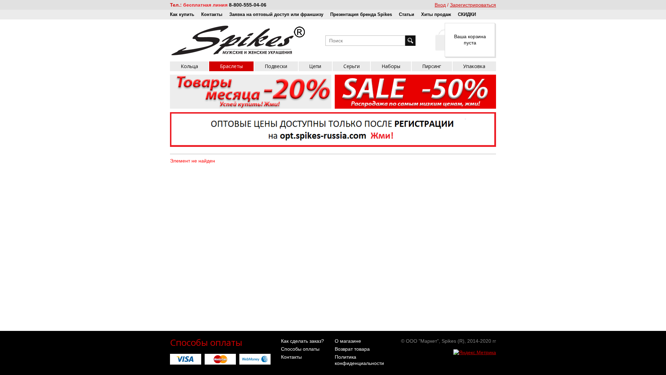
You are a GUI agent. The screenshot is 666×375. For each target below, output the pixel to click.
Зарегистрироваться (473, 5)
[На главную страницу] (238, 40)
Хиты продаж (436, 14)
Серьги (351, 66)
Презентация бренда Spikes (361, 14)
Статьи (406, 14)
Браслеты (231, 66)
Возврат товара (352, 349)
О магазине (348, 341)
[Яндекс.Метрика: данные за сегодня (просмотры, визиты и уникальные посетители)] (474, 352)
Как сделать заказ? (302, 341)
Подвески (276, 66)
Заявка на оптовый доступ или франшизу (276, 14)
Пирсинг (431, 66)
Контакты (211, 14)
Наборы (391, 66)
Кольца (189, 66)
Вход (440, 5)
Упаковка (474, 66)
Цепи (315, 66)
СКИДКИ (467, 14)
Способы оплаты (300, 349)
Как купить (182, 14)
